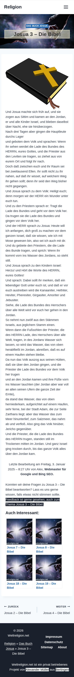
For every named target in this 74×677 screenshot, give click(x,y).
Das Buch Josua (37, 26)
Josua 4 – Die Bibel (56, 610)
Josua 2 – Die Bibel (17, 610)
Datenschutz (54, 642)
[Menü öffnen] (66, 6)
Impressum (54, 636)
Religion (9, 643)
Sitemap (47, 647)
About (62, 647)
